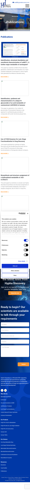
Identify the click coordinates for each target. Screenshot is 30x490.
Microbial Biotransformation (7, 451)
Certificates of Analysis (6, 406)
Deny (15, 275)
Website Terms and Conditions (15, 478)
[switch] (26, 245)
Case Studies (4, 468)
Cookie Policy (4, 477)
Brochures (3, 464)
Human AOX (4, 431)
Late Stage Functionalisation (7, 409)
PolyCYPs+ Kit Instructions (7, 428)
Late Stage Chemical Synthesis (8, 445)
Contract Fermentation (6, 415)
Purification (3, 399)
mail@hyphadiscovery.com (21, 2)
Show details (21, 261)
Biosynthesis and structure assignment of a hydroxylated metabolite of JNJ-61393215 (15, 177)
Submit (23, 364)
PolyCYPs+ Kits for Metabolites (8, 422)
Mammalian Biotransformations (8, 448)
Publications (4, 471)
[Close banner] (27, 213)
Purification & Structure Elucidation (9, 454)
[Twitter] (5, 390)
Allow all (15, 266)
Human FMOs (4, 435)
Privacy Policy (11, 477)
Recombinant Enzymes (6, 457)
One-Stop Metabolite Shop (7, 442)
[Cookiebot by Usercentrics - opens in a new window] (19, 214)
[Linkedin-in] (2, 390)
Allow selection (15, 270)
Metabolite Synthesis (6, 396)
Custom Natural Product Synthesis (9, 412)
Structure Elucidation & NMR (7, 403)
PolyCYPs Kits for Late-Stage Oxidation (10, 425)
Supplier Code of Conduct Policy (21, 477)
